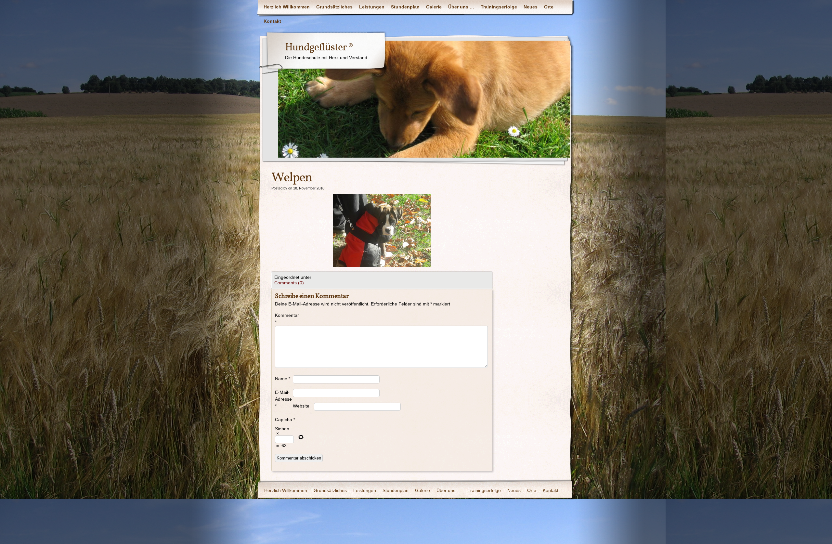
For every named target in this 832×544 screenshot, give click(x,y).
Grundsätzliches (334, 6)
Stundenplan (405, 6)
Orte (548, 6)
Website (301, 405)
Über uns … (461, 6)
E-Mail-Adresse (283, 399)
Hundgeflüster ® (319, 48)
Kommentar (284, 319)
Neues (531, 6)
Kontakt (272, 21)
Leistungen (371, 6)
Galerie (434, 6)
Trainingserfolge (499, 6)
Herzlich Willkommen (287, 6)
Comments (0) (289, 282)
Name (282, 378)
